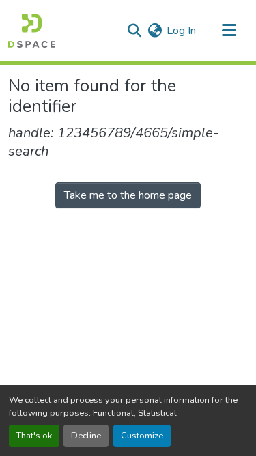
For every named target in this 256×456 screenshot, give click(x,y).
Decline (86, 435)
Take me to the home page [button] (128, 195)
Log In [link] (181, 30)
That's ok (34, 435)
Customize (142, 435)
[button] (31, 31)
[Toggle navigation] (229, 31)
